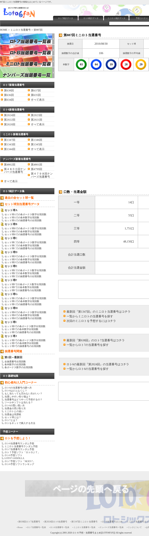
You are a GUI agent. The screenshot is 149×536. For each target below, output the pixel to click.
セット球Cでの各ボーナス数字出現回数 (25, 242)
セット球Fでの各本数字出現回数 (22, 287)
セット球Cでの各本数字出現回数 (22, 245)
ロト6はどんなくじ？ (16, 390)
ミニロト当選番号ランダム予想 (21, 446)
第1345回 (36, 144)
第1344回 (9, 149)
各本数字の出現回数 (15, 364)
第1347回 (9, 139)
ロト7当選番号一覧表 (36, 527)
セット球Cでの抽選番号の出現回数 (23, 248)
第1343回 (9, 144)
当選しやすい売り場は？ (18, 396)
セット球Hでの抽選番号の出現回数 (23, 318)
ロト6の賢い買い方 (15, 405)
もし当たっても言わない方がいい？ (23, 393)
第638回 (9, 90)
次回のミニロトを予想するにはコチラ (91, 321)
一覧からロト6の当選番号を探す (88, 369)
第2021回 (36, 119)
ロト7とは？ (11, 420)
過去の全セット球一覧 (19, 197)
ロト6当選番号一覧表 (59, 527)
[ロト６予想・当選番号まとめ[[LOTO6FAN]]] (25, 18)
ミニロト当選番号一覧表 (84, 527)
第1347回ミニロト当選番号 (84, 521)
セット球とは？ (13, 417)
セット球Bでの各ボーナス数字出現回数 (25, 228)
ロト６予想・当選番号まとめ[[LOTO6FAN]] (94, 533)
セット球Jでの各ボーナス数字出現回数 (25, 340)
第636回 (9, 95)
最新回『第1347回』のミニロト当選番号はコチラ (98, 311)
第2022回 (9, 119)
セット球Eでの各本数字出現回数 (22, 273)
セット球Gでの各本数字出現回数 (22, 301)
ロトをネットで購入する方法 (20, 423)
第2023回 (36, 115)
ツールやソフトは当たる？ (19, 402)
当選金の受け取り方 (15, 408)
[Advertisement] (94, 30)
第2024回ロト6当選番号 (55, 521)
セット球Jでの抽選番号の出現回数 (23, 346)
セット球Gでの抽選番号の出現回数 (23, 304)
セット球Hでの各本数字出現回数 (22, 315)
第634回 (9, 99)
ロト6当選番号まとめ (112, 521)
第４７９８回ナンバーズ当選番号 (42, 175)
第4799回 (36, 169)
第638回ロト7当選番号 (29, 521)
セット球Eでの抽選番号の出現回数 (23, 276)
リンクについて (135, 527)
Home (20, 527)
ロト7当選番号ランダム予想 (19, 449)
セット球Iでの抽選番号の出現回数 (23, 332)
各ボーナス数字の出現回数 (19, 367)
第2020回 (9, 124)
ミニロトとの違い (14, 411)
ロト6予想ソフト (13, 455)
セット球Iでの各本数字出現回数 (21, 329)
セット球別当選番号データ (22, 204)
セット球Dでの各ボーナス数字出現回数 (25, 256)
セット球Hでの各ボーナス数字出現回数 (25, 312)
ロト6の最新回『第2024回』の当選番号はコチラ (98, 364)
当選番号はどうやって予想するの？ (23, 399)
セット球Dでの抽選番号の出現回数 (23, 262)
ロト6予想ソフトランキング (19, 464)
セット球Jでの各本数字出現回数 (22, 343)
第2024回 (9, 115)
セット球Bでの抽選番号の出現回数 (23, 234)
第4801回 (36, 164)
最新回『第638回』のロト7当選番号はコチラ (96, 340)
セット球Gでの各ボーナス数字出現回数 (25, 298)
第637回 (36, 90)
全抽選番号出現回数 (15, 361)
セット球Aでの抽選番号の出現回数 (23, 220)
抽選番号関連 (13, 351)
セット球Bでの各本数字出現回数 (22, 231)
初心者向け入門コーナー (21, 382)
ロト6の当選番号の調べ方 (18, 387)
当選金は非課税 (13, 414)
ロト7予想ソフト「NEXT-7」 (20, 461)
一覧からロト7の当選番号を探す (88, 345)
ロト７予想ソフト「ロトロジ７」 (22, 452)
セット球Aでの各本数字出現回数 (22, 217)
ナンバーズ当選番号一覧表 (112, 527)
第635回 (36, 95)
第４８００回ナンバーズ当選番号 (15, 170)
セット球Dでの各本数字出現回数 (22, 259)
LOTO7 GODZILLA (14, 458)
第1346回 (36, 139)
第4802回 (9, 164)
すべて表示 (38, 99)
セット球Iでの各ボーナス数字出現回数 (25, 326)
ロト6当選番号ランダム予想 (19, 443)
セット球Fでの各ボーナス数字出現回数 (25, 284)
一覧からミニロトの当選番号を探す (90, 316)
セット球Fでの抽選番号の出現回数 (23, 290)
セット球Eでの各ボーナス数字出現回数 (25, 270)
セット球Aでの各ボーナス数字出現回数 (25, 214)
